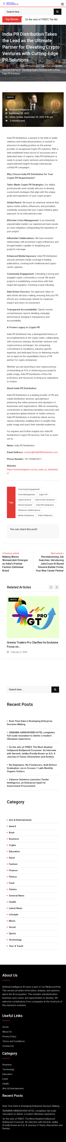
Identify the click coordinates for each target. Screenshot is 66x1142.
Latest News (15, 908)
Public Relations (45, 515)
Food (11, 883)
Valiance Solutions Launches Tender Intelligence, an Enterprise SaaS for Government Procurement (28, 782)
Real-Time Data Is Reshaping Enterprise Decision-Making (29, 723)
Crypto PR (43, 494)
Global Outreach (25, 505)
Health (12, 902)
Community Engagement (29, 489)
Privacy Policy (9, 1036)
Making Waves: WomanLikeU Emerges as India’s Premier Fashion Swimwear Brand (15, 563)
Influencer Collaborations (29, 510)
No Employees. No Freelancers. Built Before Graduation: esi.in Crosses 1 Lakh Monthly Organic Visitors (32, 768)
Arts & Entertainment (20, 820)
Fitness (13, 876)
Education (14, 851)
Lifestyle (13, 914)
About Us (7, 1031)
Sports (12, 933)
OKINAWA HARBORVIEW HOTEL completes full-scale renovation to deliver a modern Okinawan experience (31, 735)
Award (12, 826)
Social (12, 927)
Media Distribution (26, 515)
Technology (15, 939)
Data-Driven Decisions (45, 500)
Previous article (11, 553)
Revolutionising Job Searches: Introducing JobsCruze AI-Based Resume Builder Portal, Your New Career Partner (50, 563)
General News (16, 895)
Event (12, 857)
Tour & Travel (16, 946)
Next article (56, 553)
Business (14, 839)
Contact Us (8, 1046)
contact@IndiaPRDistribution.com (41, 452)
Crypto (15, 66)
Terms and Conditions (13, 1041)
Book (11, 832)
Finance (13, 870)
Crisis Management (26, 494)
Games (13, 889)
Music (12, 920)
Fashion (13, 864)
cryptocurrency (24, 500)
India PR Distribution (45, 505)
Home (7, 66)
